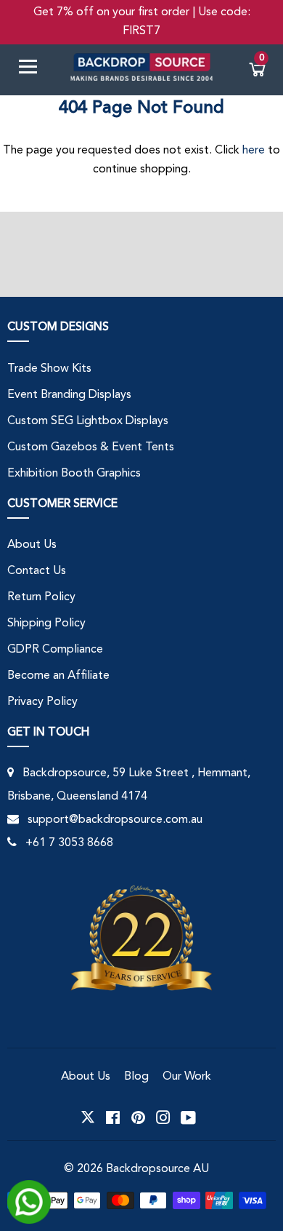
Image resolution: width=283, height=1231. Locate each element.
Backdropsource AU (157, 1169)
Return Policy (41, 597)
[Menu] (33, 69)
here (253, 150)
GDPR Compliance (55, 650)
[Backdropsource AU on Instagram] (163, 1117)
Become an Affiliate (58, 676)
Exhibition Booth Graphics (74, 473)
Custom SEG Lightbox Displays (87, 421)
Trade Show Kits (49, 369)
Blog (136, 1077)
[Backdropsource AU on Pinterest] (138, 1117)
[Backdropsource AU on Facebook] (112, 1117)
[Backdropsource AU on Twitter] (88, 1117)
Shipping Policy (46, 623)
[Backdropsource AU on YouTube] (188, 1117)
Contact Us (36, 571)
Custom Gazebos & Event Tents (90, 447)
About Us (32, 545)
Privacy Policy (42, 702)
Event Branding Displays (69, 395)
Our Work (187, 1077)
